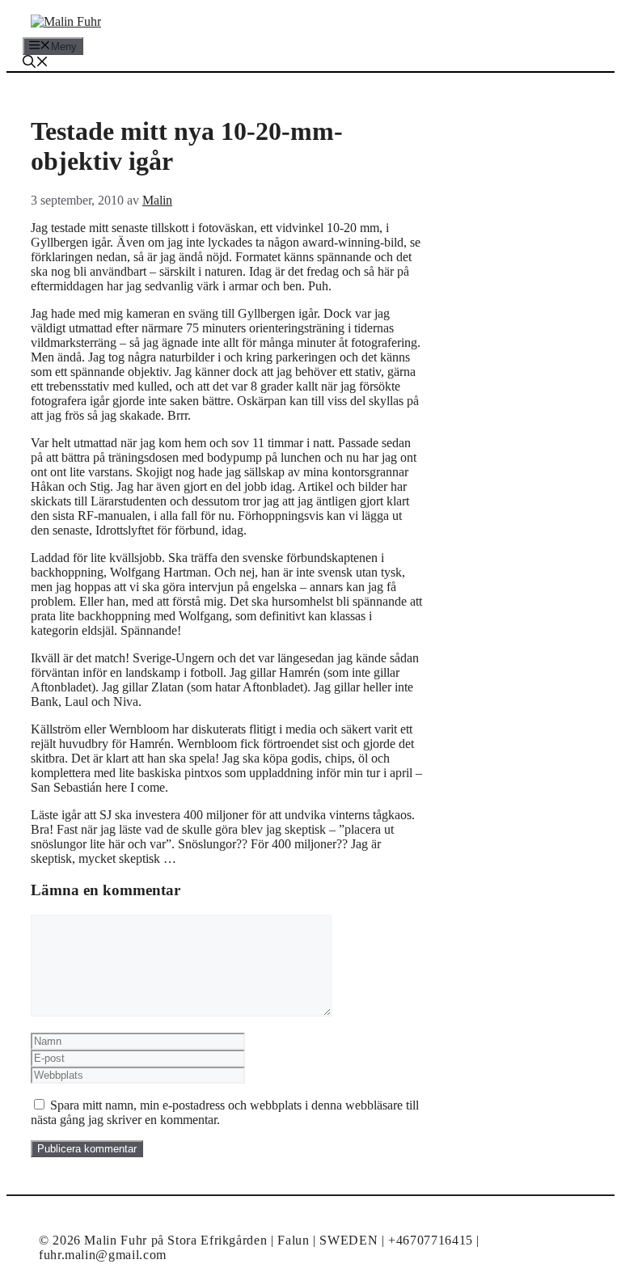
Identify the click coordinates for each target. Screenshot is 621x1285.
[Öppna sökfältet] (36, 63)
